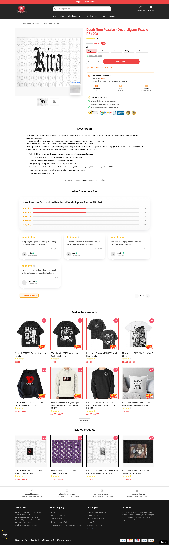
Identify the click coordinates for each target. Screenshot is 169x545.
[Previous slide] (18, 62)
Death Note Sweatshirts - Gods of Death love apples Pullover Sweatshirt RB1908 (102, 405)
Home (17, 23)
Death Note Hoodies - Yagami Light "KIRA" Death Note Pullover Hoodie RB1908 (64, 405)
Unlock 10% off (5, 535)
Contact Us (91, 522)
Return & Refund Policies (95, 519)
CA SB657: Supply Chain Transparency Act (66, 525)
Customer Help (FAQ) (94, 525)
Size (87, 47)
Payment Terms (92, 515)
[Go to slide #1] (42, 102)
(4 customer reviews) (103, 39)
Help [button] (164, 542)
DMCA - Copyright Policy (59, 522)
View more (84, 420)
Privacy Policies (56, 519)
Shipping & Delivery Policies (96, 512)
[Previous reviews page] (137, 296)
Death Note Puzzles (51, 23)
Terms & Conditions (58, 515)
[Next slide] (79, 62)
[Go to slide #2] (54, 102)
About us (54, 512)
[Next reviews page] (148, 296)
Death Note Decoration (31, 23)
